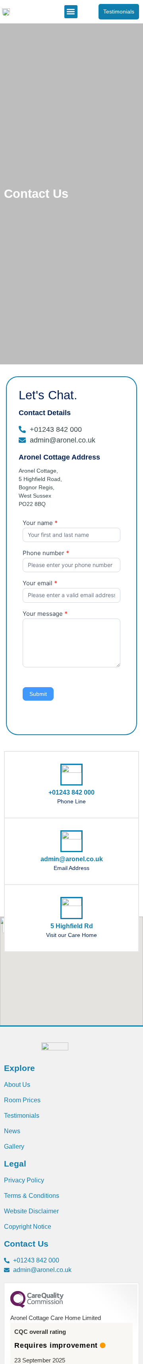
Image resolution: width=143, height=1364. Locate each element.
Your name (40, 523)
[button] (70, 11)
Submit (38, 694)
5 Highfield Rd (71, 926)
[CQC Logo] (37, 1306)
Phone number (46, 553)
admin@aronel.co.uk (72, 859)
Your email (40, 583)
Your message (45, 614)
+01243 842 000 (71, 792)
